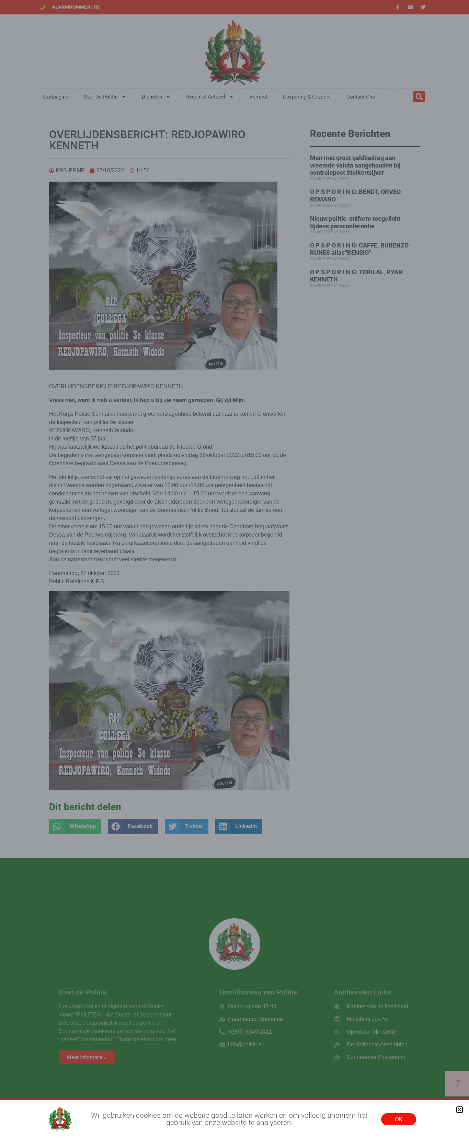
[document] (234, 569)
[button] (459, 1109)
